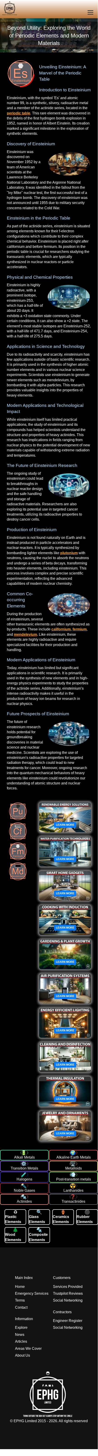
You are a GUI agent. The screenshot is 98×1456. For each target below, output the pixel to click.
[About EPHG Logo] (49, 1416)
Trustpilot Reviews (68, 1293)
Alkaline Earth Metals (73, 1157)
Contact (21, 1307)
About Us (22, 1355)
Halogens (24, 1179)
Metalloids (73, 1168)
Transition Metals (24, 1168)
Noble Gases (24, 1190)
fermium (80, 629)
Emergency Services (31, 1293)
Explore (21, 1327)
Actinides (24, 1201)
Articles (21, 1341)
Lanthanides (73, 1190)
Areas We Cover (28, 1348)
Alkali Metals (24, 1157)
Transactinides (73, 1201)
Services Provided (68, 1287)
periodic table (18, 113)
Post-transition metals (73, 1179)
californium (61, 629)
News (19, 1335)
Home (20, 1287)
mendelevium (25, 634)
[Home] (3, 9)
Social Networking (68, 1300)
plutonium (69, 553)
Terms (20, 1300)
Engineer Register (67, 1321)
